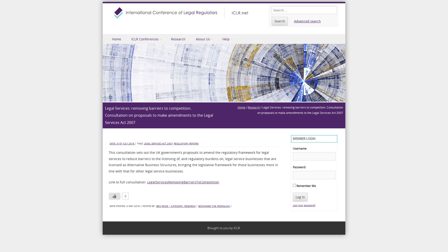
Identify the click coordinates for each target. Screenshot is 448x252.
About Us (203, 39)
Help (226, 39)
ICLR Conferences (145, 39)
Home (116, 39)
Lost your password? (304, 205)
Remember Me (306, 186)
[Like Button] (114, 196)
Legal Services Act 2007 (158, 143)
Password (299, 167)
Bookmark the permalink (214, 206)
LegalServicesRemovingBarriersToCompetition (183, 182)
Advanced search (307, 21)
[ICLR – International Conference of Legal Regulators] (182, 13)
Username (300, 148)
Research (178, 39)
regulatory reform (186, 143)
